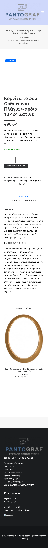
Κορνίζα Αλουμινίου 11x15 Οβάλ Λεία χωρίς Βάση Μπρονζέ (24, 370)
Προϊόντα (27, 37)
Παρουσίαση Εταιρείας (13, 463)
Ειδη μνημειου (25, 180)
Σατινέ (22, 184)
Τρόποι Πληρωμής (11, 479)
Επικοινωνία (9, 466)
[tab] (24, 197)
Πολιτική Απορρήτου (13, 472)
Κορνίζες (37, 180)
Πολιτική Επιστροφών (13, 482)
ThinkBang (24, 539)
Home (19, 37)
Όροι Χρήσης (9, 469)
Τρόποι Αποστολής (12, 475)
